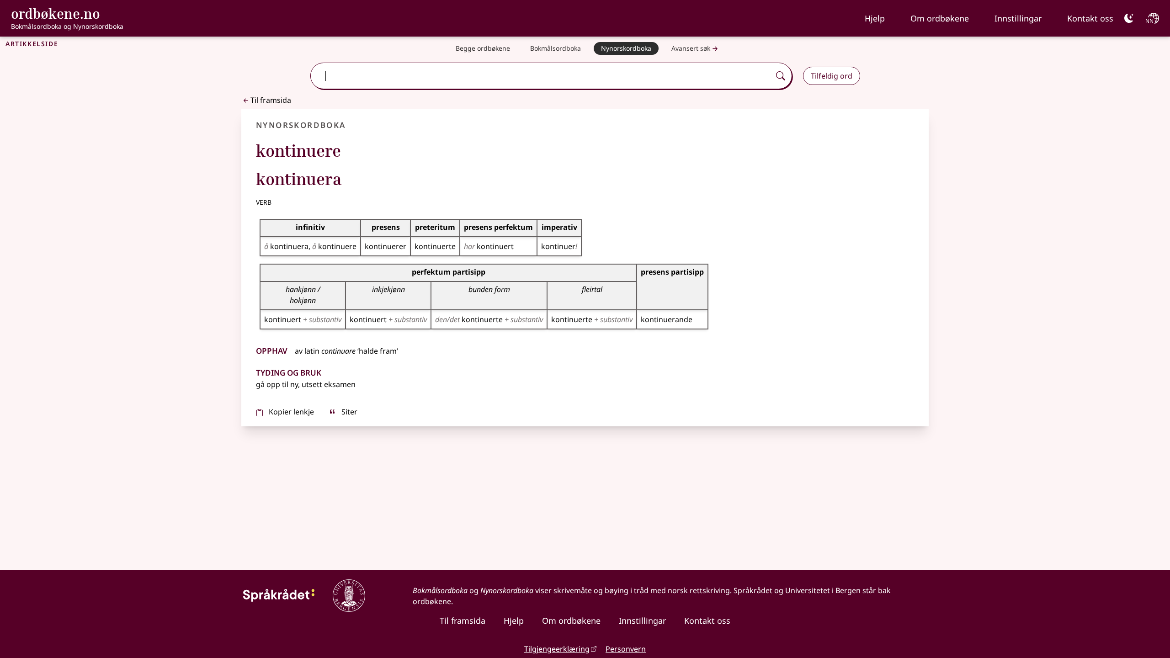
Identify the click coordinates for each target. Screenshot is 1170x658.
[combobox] (541, 76)
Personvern (626, 649)
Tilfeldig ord (831, 76)
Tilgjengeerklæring (557, 649)
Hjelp (875, 18)
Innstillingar (1018, 18)
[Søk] (780, 76)
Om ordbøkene (939, 18)
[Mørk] (1128, 18)
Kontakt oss (1090, 18)
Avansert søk (690, 48)
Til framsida (270, 100)
